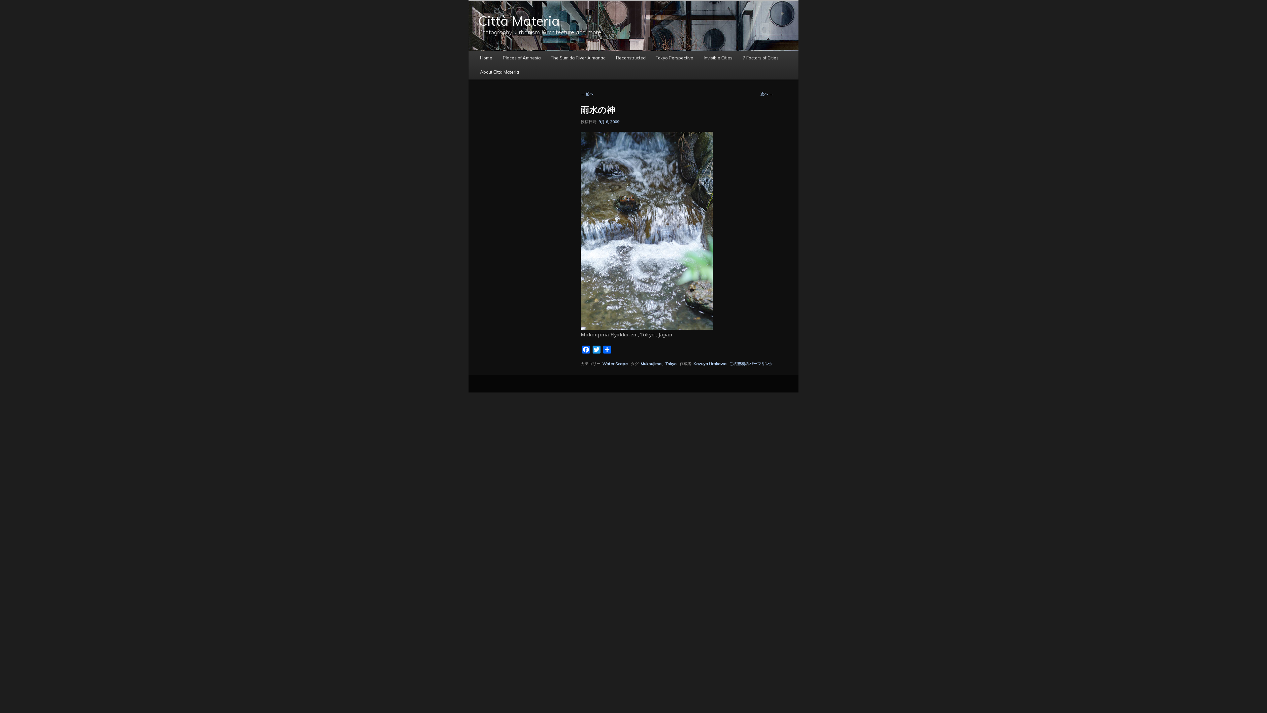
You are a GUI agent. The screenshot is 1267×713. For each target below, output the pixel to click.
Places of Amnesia (522, 57)
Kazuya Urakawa (710, 363)
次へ (767, 93)
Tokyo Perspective (674, 57)
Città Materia (519, 21)
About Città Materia (499, 72)
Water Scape (615, 363)
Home (486, 57)
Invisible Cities (718, 57)
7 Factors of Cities (761, 57)
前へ (587, 93)
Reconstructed (631, 57)
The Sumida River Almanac (578, 57)
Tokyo (671, 363)
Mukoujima (651, 363)
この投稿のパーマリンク (751, 363)
